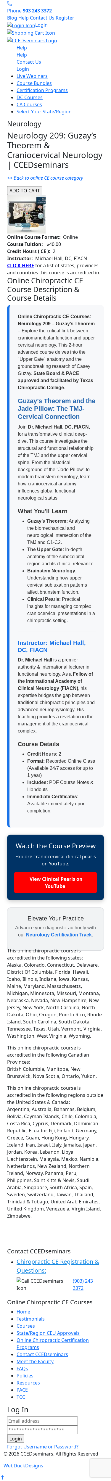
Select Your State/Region (44, 111)
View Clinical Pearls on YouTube (55, 882)
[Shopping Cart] (55, 33)
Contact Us (42, 18)
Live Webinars (32, 76)
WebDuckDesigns (23, 1465)
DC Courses (30, 97)
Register (65, 18)
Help (23, 18)
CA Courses (29, 104)
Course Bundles (34, 83)
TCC (21, 1397)
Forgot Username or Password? (42, 1446)
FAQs (22, 1368)
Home (23, 1311)
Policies (25, 1375)
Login (41, 25)
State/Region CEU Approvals (48, 1333)
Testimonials (31, 1319)
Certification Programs (42, 90)
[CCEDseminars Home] (32, 40)
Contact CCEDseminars (42, 1354)
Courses (26, 1326)
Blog (12, 18)
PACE (22, 1390)
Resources (28, 1382)
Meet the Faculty (35, 1361)
